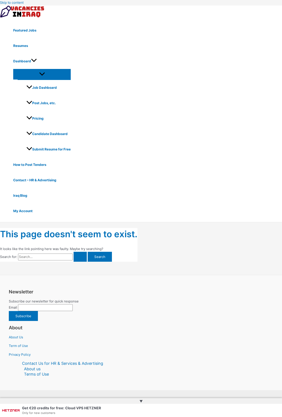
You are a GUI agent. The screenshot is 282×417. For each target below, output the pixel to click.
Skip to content (12, 2)
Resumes (20, 46)
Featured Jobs (24, 30)
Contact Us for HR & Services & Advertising (62, 363)
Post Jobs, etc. (44, 103)
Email (13, 307)
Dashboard (22, 61)
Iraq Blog (20, 195)
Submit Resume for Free (51, 149)
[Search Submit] (80, 257)
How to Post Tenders (29, 165)
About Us (16, 337)
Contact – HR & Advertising (34, 180)
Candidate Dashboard (50, 134)
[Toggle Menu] (42, 74)
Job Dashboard (44, 87)
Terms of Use (36, 374)
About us (32, 369)
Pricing (38, 118)
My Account (23, 211)
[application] (34, 61)
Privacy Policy (20, 354)
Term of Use (18, 346)
